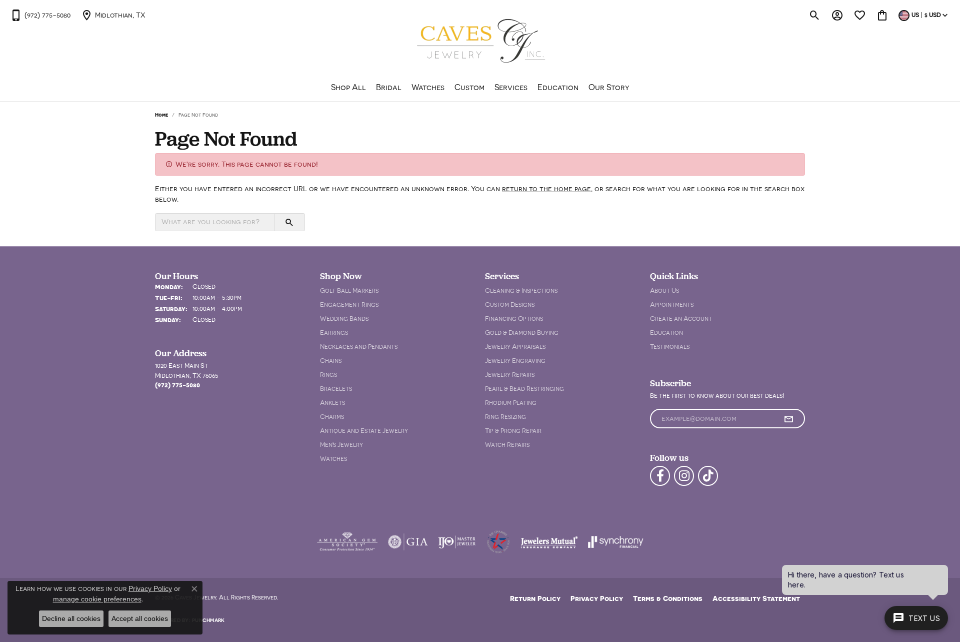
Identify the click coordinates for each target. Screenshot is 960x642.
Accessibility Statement (756, 598)
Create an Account (681, 318)
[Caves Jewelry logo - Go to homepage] (480, 42)
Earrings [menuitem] (334, 332)
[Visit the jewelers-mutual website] (549, 541)
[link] (40, 15)
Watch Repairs (507, 444)
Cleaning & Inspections (521, 290)
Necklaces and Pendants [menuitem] (359, 346)
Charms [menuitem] (332, 416)
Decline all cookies (71, 618)
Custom (469, 87)
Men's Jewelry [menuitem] (341, 444)
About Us (664, 290)
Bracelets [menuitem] (336, 388)
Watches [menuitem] (333, 458)
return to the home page (546, 189)
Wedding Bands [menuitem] (344, 318)
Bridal (389, 87)
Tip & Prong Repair (513, 430)
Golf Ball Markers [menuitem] (349, 290)
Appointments (672, 304)
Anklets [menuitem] (332, 402)
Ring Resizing (505, 416)
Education (558, 87)
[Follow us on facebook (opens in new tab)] (660, 476)
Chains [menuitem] (331, 360)
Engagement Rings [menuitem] (349, 304)
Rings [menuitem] (328, 374)
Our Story (609, 87)
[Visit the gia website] (408, 541)
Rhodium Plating (510, 402)
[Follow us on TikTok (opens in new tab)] (708, 476)
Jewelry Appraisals (515, 346)
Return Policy (535, 598)
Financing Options (514, 318)
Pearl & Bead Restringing (524, 388)
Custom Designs (509, 304)
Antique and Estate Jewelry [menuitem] (364, 430)
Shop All (348, 87)
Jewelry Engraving (515, 360)
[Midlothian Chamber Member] (498, 541)
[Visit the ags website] (347, 541)
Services (511, 87)
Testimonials (670, 346)
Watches (428, 87)
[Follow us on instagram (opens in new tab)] (684, 476)
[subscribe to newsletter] (788, 419)
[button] (814, 15)
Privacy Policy (596, 598)
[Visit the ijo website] (457, 541)
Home (161, 115)
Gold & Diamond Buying (521, 332)
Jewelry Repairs (509, 374)
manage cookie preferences (97, 599)
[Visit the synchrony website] (616, 541)
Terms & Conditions (667, 598)
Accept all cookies (140, 618)
